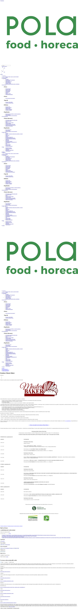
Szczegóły (6, 562)
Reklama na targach (8, 107)
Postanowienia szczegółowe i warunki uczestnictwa (13, 187)
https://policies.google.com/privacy (5, 571)
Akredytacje (7, 149)
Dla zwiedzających (8, 129)
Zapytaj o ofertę (8, 89)
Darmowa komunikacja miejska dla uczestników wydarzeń (14, 207)
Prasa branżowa (8, 224)
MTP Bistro (7, 140)
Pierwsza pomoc (8, 145)
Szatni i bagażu (8, 130)
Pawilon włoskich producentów (10, 156)
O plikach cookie (11, 562)
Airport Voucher (8, 144)
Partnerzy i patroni (8, 83)
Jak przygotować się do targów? (10, 98)
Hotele (7, 92)
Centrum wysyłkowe (9, 183)
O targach (7, 79)
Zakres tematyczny (20, 535)
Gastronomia (7, 168)
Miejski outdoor (8, 108)
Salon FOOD (8, 80)
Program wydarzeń (5, 77)
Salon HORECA (8, 82)
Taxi (6, 143)
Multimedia (15, 535)
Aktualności (4, 152)
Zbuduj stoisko (8, 91)
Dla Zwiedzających (5, 116)
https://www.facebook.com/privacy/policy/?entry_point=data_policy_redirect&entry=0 (12, 587)
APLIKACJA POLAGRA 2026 (10, 124)
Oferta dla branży (8, 88)
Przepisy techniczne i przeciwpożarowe (11, 115)
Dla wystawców (8, 114)
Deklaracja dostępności (9, 146)
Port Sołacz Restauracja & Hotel (10, 211)
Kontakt (3, 151)
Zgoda (2, 562)
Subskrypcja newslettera (9, 94)
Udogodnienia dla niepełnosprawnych (11, 215)
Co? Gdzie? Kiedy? (8, 194)
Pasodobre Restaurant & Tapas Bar (11, 138)
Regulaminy (22, 536)
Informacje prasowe (8, 147)
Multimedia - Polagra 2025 (9, 150)
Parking (7, 136)
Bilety (6, 195)
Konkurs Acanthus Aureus (9, 176)
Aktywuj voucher (8, 123)
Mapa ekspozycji (18, 536)
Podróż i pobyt (4, 132)
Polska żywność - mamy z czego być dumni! (12, 76)
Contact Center (8, 106)
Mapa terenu (7, 135)
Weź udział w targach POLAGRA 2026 (11, 120)
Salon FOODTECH (9, 81)
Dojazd (7, 206)
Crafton (7, 556)
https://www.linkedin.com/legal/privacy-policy (7, 593)
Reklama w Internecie (9, 109)
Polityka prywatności (12, 606)
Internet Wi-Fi (8, 216)
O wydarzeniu (4, 78)
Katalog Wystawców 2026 (9, 122)
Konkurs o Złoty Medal (9, 102)
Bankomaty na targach (9, 141)
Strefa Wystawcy (4, 66)
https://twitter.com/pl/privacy (4, 599)
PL (2, 67)
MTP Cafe (7, 139)
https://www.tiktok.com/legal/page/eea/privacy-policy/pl (8, 602)
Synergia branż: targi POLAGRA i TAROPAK (12, 160)
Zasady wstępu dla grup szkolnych (11, 125)
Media (3, 220)
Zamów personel (8, 93)
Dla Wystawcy (4, 161)
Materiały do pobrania (9, 148)
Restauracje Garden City (9, 137)
